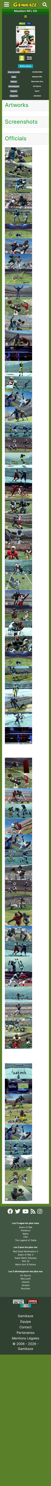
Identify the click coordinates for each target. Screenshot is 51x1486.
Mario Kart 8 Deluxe (25, 1264)
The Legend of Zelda (25, 1240)
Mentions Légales (25, 1338)
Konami (25, 1285)
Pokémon (25, 1230)
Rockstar (25, 1288)
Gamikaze (25, 1316)
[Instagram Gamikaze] (39, 1212)
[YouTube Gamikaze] (25, 1212)
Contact (25, 1327)
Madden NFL (37, 77)
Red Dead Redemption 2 (25, 1251)
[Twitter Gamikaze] (18, 1212)
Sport (37, 91)
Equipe (25, 1322)
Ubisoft (25, 1282)
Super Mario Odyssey (26, 1258)
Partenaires (26, 1333)
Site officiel (26, 66)
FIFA (25, 1237)
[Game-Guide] (25, 1305)
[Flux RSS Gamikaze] (33, 1212)
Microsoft (26, 1278)
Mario (26, 1233)
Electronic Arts (37, 81)
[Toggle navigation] (6, 4)
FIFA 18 (25, 1261)
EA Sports (37, 86)
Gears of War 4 (25, 1254)
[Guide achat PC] (32, 1301)
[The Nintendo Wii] (18, 1301)
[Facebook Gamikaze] (10, 1212)
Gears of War (25, 1227)
